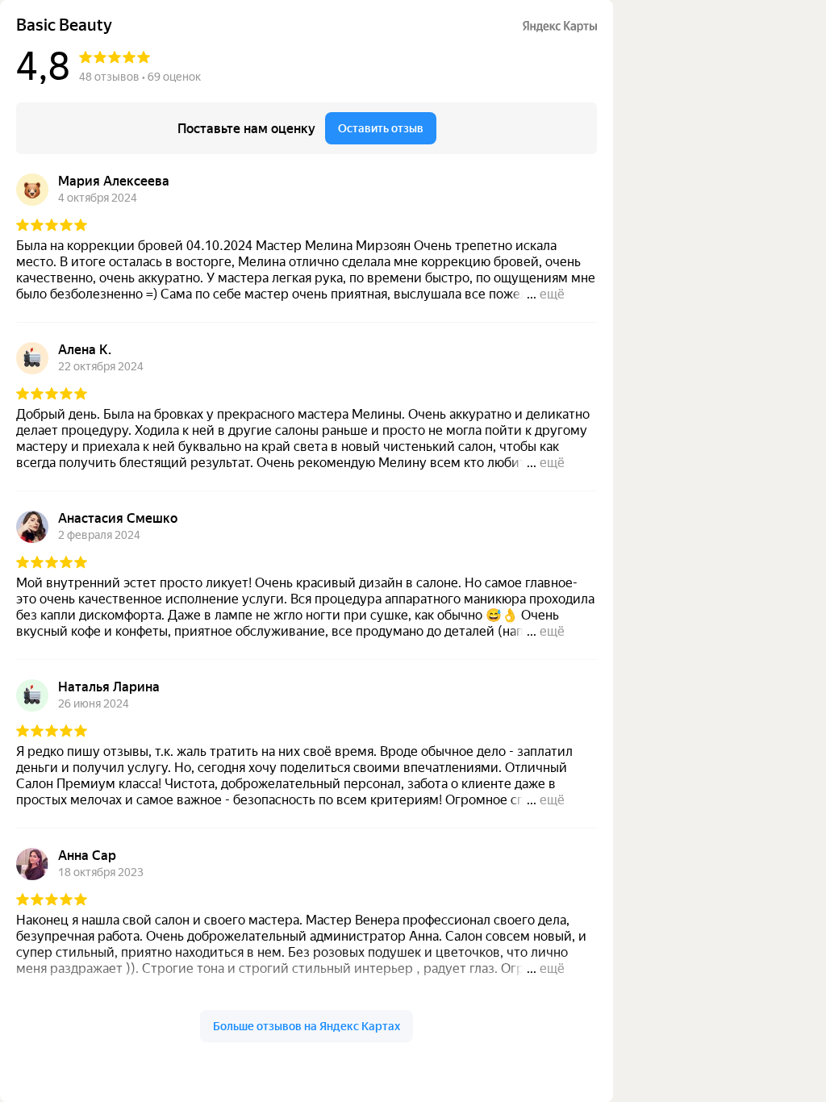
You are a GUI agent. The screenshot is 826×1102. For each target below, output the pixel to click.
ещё (552, 294)
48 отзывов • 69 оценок (140, 76)
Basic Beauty (64, 25)
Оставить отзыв (380, 128)
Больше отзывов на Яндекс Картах (306, 1026)
